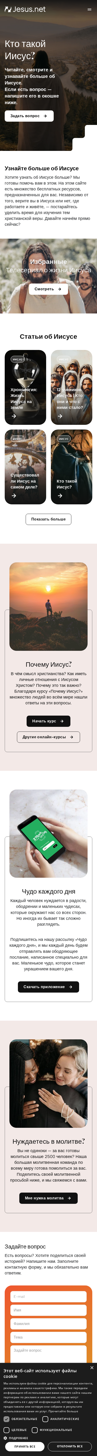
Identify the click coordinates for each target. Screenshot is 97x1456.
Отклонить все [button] (70, 1446)
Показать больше (48, 519)
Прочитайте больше (63, 1411)
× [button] (91, 1368)
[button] (48, 1438)
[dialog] (48, 1409)
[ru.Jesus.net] (25, 9)
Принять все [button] (24, 1447)
